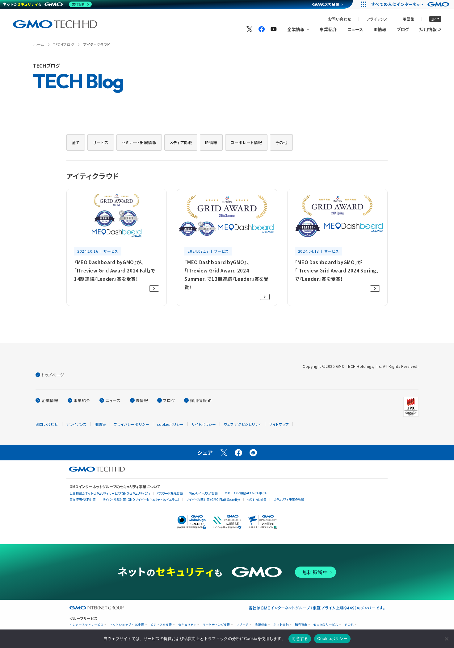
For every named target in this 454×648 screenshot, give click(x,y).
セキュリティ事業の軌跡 (288, 499)
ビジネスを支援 (161, 625)
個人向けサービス (325, 625)
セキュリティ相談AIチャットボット (245, 493)
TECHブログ (63, 44)
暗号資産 (301, 625)
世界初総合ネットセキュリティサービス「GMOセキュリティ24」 (109, 493)
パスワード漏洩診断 (170, 493)
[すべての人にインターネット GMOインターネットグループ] (411, 4)
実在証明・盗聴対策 (82, 499)
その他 (349, 625)
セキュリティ (187, 625)
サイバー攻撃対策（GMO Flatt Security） (213, 499)
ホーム (38, 44)
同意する (300, 638)
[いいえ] (446, 639)
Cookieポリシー (332, 638)
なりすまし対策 (257, 499)
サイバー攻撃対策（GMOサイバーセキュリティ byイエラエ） (140, 499)
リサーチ (242, 625)
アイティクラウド (96, 44)
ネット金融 (281, 625)
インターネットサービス (86, 625)
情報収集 (261, 625)
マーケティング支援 (216, 625)
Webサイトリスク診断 (203, 493)
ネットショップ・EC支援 (127, 625)
